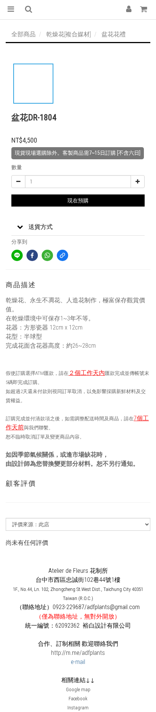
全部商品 (23, 34)
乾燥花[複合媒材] (68, 34)
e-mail (78, 661)
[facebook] (32, 255)
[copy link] (62, 255)
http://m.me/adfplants (78, 652)
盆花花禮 (113, 34)
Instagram (78, 707)
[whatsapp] (47, 255)
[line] (17, 255)
